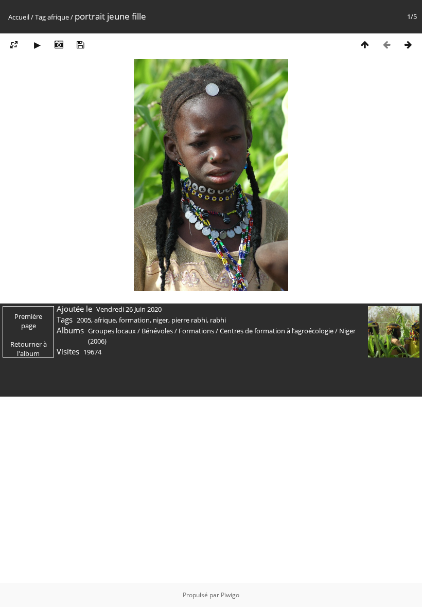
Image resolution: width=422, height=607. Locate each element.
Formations (196, 330)
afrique (58, 17)
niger (160, 320)
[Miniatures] (365, 44)
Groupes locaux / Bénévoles (130, 330)
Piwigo (230, 595)
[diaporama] (37, 44)
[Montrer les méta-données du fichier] (58, 44)
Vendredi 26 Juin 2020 (129, 309)
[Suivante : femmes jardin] (408, 44)
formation (134, 320)
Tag (40, 17)
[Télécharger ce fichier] (80, 44)
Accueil (18, 17)
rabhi (218, 320)
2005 (84, 320)
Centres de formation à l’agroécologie (276, 330)
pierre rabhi (189, 320)
